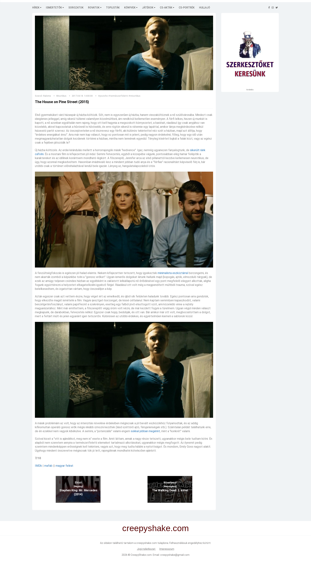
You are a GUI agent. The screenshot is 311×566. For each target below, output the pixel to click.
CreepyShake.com (141, 554)
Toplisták (113, 7)
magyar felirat (64, 465)
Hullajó (204, 7)
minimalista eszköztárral (173, 273)
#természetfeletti (118, 96)
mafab (48, 465)
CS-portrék (187, 7)
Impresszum (166, 548)
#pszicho (103, 96)
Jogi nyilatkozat (146, 548)
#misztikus (134, 96)
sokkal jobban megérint (145, 431)
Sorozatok (76, 7)
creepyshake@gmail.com (175, 554)
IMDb (38, 465)
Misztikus (61, 96)
